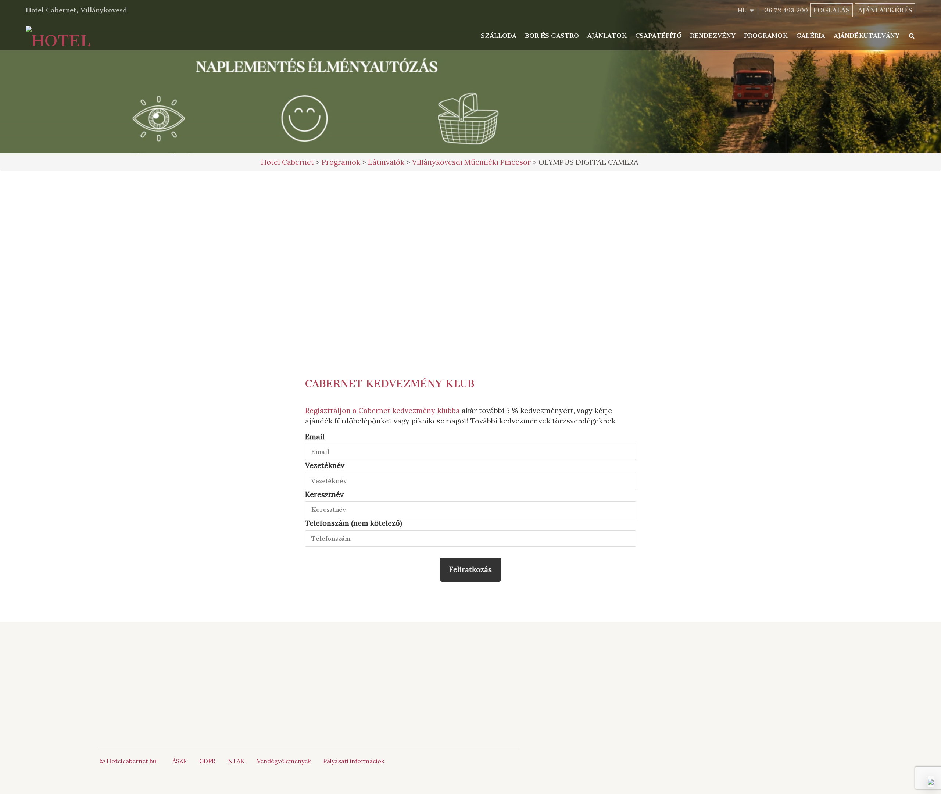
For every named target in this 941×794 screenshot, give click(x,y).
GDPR (207, 761)
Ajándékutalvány (866, 35)
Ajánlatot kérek (470, 206)
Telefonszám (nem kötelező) (353, 522)
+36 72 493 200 (784, 10)
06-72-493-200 (375, 665)
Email (315, 436)
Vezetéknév (324, 465)
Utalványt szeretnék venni (470, 231)
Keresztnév (324, 494)
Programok (766, 35)
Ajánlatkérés (885, 10)
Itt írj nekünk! (367, 673)
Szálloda (498, 35)
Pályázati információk (353, 761)
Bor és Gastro (552, 35)
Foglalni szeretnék (470, 186)
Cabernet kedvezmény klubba (409, 410)
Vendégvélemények (284, 761)
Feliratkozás (470, 569)
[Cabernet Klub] (470, 702)
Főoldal (217, 665)
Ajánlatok (607, 35)
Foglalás (831, 10)
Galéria (810, 35)
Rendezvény (713, 35)
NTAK (236, 761)
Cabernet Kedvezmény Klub (390, 384)
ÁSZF (179, 761)
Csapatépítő (658, 35)
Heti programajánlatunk (470, 261)
